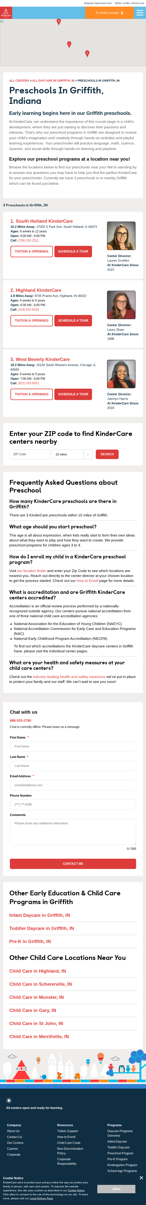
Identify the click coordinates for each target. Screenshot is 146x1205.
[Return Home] (6, 13)
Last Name (19, 756)
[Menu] (140, 13)
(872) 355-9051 (28, 383)
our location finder (31, 571)
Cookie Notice (76, 1190)
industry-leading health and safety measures (69, 677)
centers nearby (107, 13)
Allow (116, 1189)
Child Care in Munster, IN (36, 997)
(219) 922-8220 (28, 309)
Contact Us (14, 1137)
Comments (18, 815)
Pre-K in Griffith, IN (30, 941)
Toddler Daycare (118, 1147)
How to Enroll (87, 581)
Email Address (22, 776)
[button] (69, 45)
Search (107, 454)
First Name (19, 737)
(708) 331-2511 (28, 240)
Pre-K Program (117, 1159)
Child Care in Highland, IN (37, 971)
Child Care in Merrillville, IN (39, 1036)
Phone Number (21, 795)
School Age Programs (122, 1171)
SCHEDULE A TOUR (73, 251)
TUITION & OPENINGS (31, 251)
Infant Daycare (117, 1141)
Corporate (14, 1154)
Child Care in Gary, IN (32, 1010)
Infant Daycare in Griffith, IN (39, 915)
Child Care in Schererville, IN (40, 984)
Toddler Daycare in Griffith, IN (41, 928)
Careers (12, 1148)
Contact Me (73, 863)
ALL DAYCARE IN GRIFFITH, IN (53, 80)
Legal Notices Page (41, 1198)
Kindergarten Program (122, 1165)
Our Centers (15, 1142)
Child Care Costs (68, 1142)
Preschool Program (120, 1153)
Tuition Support (67, 1131)
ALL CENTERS (19, 80)
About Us (13, 1131)
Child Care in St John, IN (36, 1023)
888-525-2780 (20, 720)
